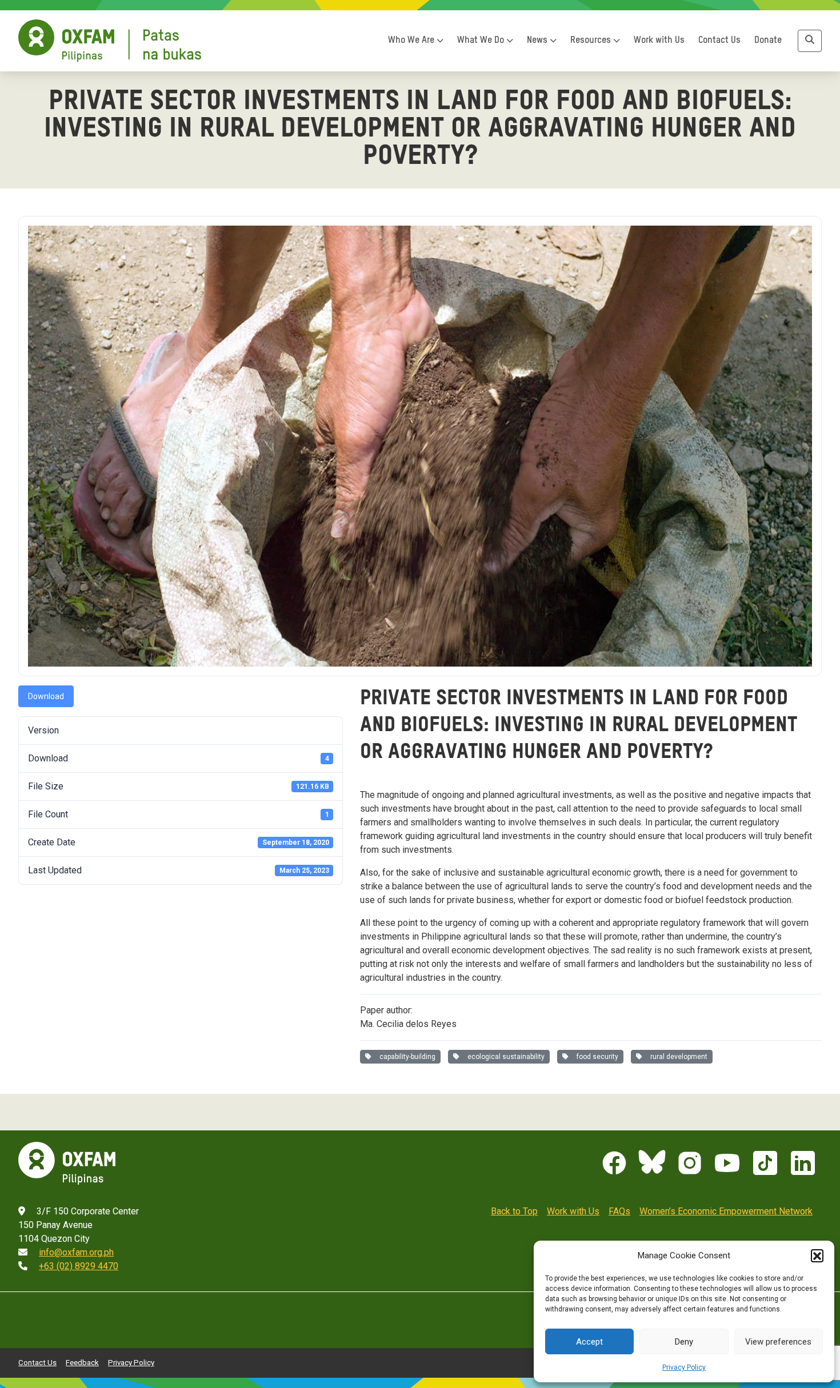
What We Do (481, 40)
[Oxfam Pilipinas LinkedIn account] (803, 1163)
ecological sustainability (504, 1057)
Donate (768, 40)
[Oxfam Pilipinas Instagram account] (689, 1163)
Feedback (82, 1362)
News (538, 40)
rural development (677, 1057)
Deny (684, 1342)
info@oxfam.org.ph (76, 1252)
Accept (589, 1342)
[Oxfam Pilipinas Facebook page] (614, 1163)
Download (46, 696)
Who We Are (412, 40)
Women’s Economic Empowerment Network (726, 1211)
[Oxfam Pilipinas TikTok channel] (765, 1163)
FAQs (619, 1211)
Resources (591, 40)
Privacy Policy (684, 1367)
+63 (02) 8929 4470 (78, 1266)
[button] (817, 1255)
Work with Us (659, 40)
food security (595, 1057)
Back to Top (514, 1211)
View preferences (778, 1342)
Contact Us (719, 40)
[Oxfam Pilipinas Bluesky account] (652, 1163)
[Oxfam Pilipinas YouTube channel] (727, 1163)
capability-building (405, 1057)
